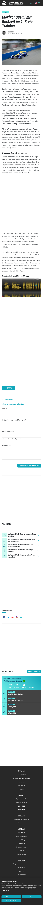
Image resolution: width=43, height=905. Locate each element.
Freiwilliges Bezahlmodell (21, 778)
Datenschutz (22, 785)
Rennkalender (21, 875)
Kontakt (21, 789)
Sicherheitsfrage (8, 431)
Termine (21, 851)
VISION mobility (21, 802)
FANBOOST (21, 871)
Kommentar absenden (28, 465)
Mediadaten (21, 823)
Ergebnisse (21, 843)
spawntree (21, 810)
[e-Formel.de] (12, 3)
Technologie (21, 867)
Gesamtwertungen (21, 847)
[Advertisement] (21, 320)
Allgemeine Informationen (21, 864)
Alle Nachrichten (21, 836)
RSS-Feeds (21, 832)
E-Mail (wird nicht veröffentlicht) (14, 420)
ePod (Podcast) (21, 854)
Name (5, 409)
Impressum (21, 782)
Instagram (17, 617)
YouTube (12, 617)
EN (36, 3)
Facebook (4, 617)
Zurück (9, 388)
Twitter (8, 617)
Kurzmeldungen (21, 840)
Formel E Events (33, 671)
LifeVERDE (21, 806)
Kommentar (6, 445)
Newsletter (21, 617)
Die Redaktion (21, 775)
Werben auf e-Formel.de (21, 819)
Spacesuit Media (21, 799)
